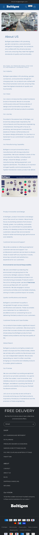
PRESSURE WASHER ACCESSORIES (15, 444)
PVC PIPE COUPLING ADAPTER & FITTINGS (18, 452)
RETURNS (7, 485)
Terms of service (32, 527)
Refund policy (13, 527)
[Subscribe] (33, 424)
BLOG (6, 477)
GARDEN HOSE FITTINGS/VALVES (15, 448)
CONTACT (7, 468)
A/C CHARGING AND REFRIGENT (14, 435)
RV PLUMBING (8, 439)
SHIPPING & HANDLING (11, 481)
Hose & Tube (8, 456)
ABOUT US (7, 473)
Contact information (25, 530)
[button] (4, 7)
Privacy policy (22, 527)
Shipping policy (14, 530)
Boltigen (5, 527)
